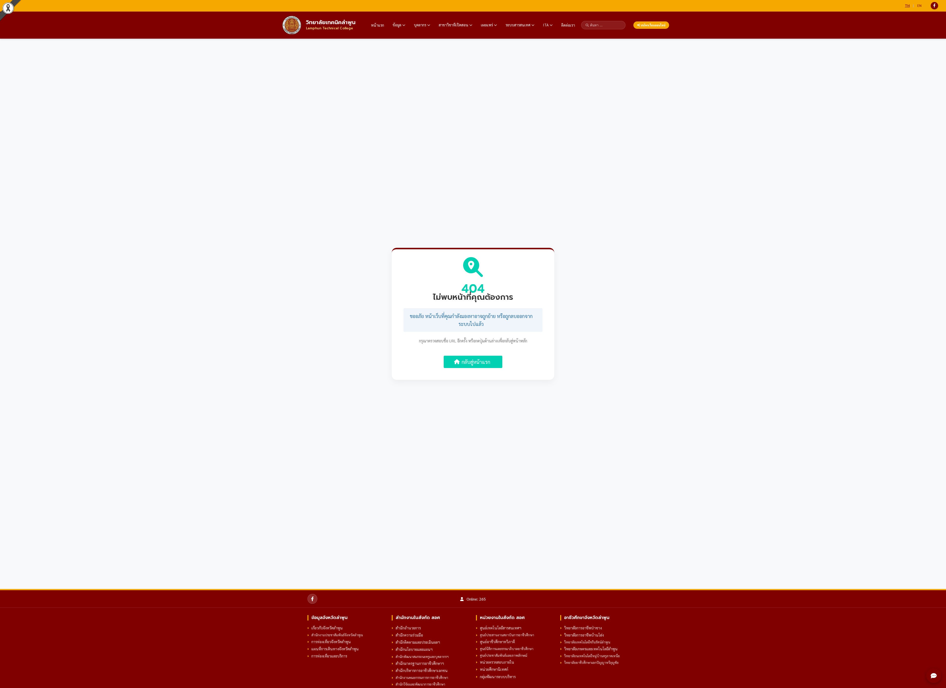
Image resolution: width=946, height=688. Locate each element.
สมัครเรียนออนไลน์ (653, 25)
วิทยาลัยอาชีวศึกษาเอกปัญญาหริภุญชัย (591, 662)
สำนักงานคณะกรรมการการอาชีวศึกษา (422, 677)
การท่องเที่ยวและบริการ (329, 656)
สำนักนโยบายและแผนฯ (414, 649)
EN (919, 5)
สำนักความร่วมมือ (409, 635)
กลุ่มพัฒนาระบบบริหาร (498, 676)
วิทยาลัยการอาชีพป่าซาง (583, 627)
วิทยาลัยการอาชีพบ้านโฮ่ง (584, 635)
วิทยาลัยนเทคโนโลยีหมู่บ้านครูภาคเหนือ (592, 656)
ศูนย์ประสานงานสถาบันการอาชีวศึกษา (507, 635)
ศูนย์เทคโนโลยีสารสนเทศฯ (500, 627)
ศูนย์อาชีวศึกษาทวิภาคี (497, 641)
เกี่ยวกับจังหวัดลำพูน (327, 627)
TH (907, 5)
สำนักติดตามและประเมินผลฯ (418, 642)
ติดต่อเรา (568, 25)
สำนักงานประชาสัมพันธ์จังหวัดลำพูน (337, 635)
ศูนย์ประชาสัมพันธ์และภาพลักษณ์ (503, 655)
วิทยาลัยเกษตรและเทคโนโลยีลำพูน (591, 648)
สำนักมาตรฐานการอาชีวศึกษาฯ (420, 663)
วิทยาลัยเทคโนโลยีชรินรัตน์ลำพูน (587, 642)
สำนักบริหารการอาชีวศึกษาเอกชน (422, 670)
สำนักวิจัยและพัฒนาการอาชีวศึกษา (420, 684)
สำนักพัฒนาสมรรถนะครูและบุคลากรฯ (422, 656)
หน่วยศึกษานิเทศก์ (494, 669)
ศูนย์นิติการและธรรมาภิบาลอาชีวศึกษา (506, 648)
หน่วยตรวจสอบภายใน (497, 662)
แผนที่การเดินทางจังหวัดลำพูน (335, 648)
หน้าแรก (377, 25)
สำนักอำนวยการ (408, 627)
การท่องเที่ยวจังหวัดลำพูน (331, 641)
